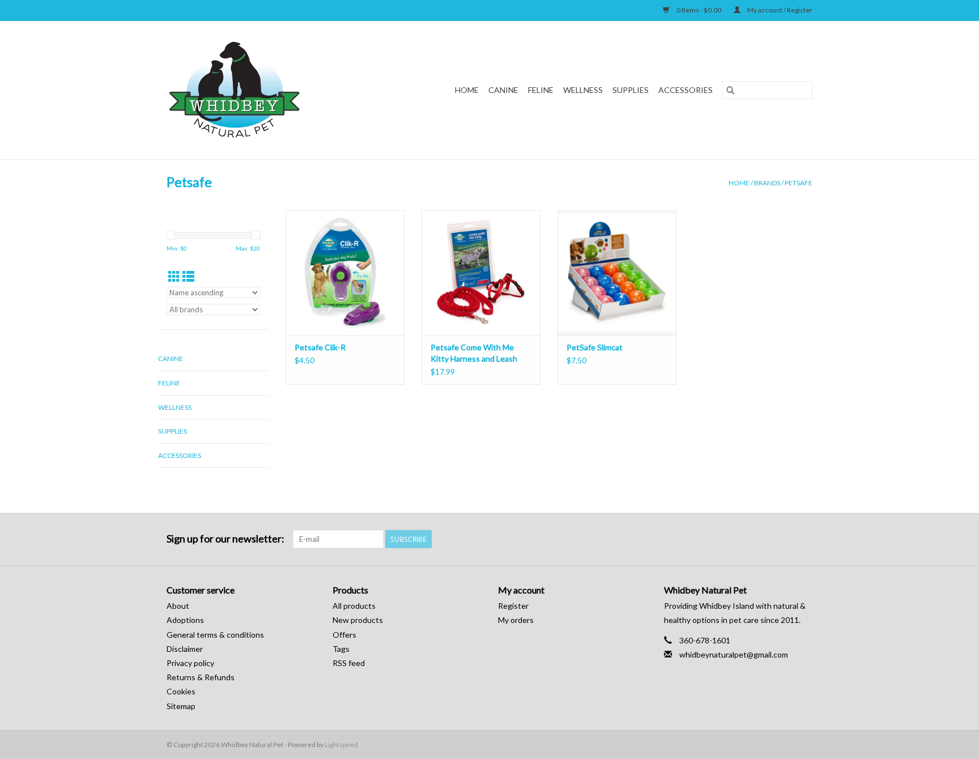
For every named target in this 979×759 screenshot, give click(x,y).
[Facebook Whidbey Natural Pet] (783, 539)
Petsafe (798, 183)
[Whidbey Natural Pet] (256, 90)
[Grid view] (174, 276)
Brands (767, 183)
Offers (344, 634)
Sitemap (181, 706)
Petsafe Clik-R (320, 347)
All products (354, 605)
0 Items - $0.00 (698, 10)
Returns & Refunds (201, 677)
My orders (516, 620)
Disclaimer (185, 649)
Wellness (583, 90)
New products (358, 620)
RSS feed (349, 663)
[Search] (730, 90)
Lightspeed (341, 744)
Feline (541, 90)
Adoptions (185, 620)
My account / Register (779, 10)
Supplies (630, 90)
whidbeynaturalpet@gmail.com (733, 654)
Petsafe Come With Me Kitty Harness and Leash (474, 352)
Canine (503, 90)
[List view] (188, 276)
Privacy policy (190, 663)
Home (467, 90)
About (178, 605)
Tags (341, 649)
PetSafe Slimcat (595, 347)
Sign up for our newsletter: (225, 539)
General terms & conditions (215, 634)
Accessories (685, 90)
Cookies (181, 691)
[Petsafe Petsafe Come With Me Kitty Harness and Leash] (481, 272)
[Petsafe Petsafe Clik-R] (345, 272)
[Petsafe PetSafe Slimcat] (616, 272)
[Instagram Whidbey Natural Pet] (803, 539)
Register (513, 605)
